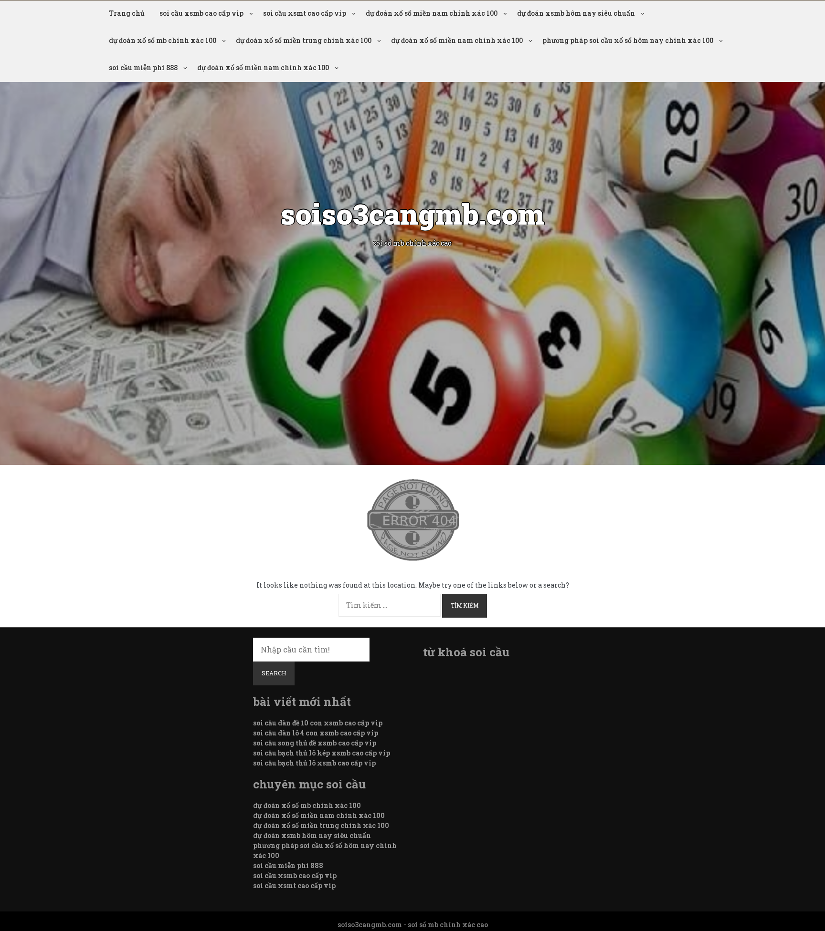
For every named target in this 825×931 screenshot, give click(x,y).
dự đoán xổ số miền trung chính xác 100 (303, 40)
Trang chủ (127, 13)
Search (274, 673)
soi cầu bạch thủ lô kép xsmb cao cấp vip (321, 752)
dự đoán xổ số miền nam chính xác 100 (431, 13)
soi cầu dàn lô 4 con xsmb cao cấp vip (315, 732)
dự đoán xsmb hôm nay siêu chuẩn (576, 13)
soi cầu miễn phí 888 (143, 67)
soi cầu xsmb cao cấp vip (201, 13)
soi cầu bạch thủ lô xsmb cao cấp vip (314, 762)
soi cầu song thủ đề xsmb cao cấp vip (314, 742)
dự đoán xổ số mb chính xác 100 (162, 40)
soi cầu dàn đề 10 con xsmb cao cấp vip (317, 722)
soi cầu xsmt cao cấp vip (304, 13)
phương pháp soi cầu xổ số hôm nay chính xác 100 (627, 40)
